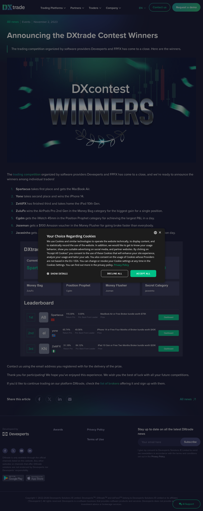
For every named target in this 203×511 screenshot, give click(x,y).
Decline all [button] (114, 273)
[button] (57, 273)
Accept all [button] (143, 273)
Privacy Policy (121, 264)
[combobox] (155, 232)
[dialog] (101, 255)
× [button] (160, 232)
